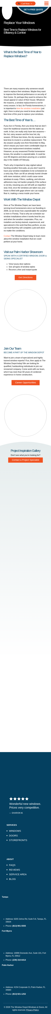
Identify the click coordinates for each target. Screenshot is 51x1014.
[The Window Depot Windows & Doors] (7, 10)
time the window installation (28, 108)
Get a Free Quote (33, 10)
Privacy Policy (32, 1010)
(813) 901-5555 (19, 926)
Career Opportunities (25, 382)
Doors (13, 835)
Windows (15, 831)
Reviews (14, 869)
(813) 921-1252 (19, 994)
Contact (7, 236)
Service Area (18, 874)
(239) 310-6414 (19, 960)
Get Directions (25, 277)
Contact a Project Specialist (25, 460)
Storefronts (18, 840)
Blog (12, 879)
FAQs (12, 865)
